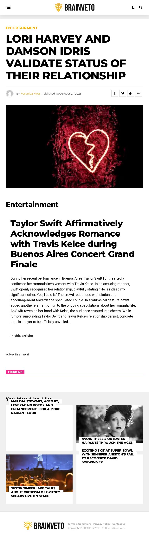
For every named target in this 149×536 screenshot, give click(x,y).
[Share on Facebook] (114, 93)
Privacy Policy (101, 523)
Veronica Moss (31, 93)
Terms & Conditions (79, 523)
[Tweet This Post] (122, 93)
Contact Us (118, 523)
